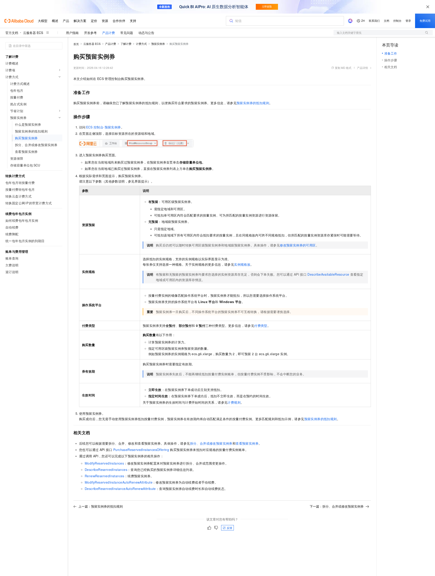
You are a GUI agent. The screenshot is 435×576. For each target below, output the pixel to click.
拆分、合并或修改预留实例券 (211, 443)
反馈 (229, 528)
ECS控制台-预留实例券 (103, 127)
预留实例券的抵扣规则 (253, 103)
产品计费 (108, 32)
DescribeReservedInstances (106, 469)
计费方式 (141, 44)
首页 (76, 44)
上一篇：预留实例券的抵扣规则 (100, 506)
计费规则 (234, 402)
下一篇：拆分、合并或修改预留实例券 (337, 506)
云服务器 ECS (33, 32)
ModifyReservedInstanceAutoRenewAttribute (118, 482)
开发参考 (90, 32)
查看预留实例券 (247, 443)
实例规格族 (242, 264)
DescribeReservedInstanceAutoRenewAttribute (120, 488)
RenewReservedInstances (104, 476)
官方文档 (11, 32)
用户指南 (72, 32)
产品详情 (362, 68)
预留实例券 (158, 44)
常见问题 (126, 32)
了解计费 (126, 44)
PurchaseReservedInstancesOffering (141, 449)
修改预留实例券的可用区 (298, 245)
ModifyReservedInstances (104, 463)
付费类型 (260, 325)
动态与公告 (146, 32)
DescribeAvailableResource (328, 274)
